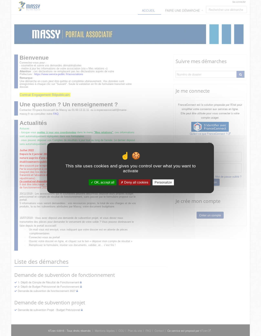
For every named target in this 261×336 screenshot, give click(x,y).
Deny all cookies (135, 182)
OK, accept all (103, 182)
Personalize (163, 182)
